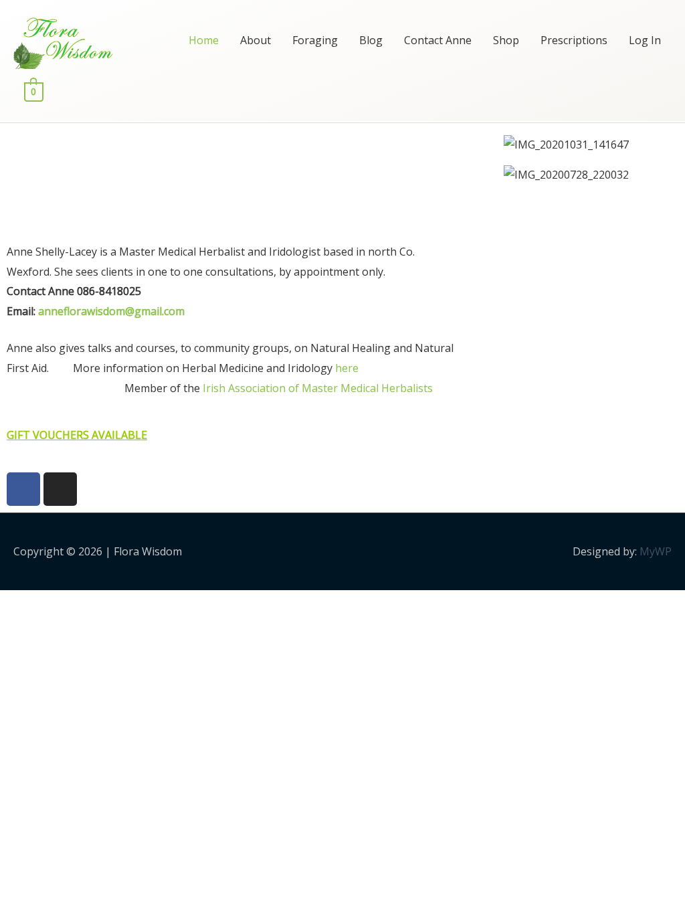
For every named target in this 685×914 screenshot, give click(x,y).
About (255, 40)
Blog (371, 40)
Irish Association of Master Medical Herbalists (318, 388)
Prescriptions (574, 40)
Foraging (315, 40)
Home (204, 40)
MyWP (656, 551)
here (347, 368)
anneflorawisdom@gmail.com (111, 311)
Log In (645, 40)
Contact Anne (438, 40)
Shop (506, 40)
